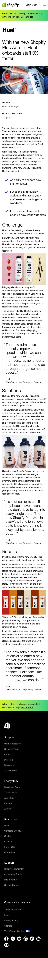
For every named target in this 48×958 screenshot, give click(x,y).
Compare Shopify (12, 830)
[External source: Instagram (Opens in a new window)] (25, 938)
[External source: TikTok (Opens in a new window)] (32, 938)
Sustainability (10, 770)
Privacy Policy (11, 920)
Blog (6, 825)
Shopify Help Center (14, 869)
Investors (8, 759)
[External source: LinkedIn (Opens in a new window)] (38, 938)
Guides (7, 836)
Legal (6, 915)
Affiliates (8, 808)
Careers (8, 754)
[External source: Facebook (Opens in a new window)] (6, 938)
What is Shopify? (12, 743)
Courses (8, 841)
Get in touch (31, 4)
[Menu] (44, 5)
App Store (9, 798)
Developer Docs (12, 787)
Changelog (9, 852)
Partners (8, 803)
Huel (32, 128)
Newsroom (9, 765)
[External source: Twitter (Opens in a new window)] (13, 938)
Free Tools (9, 847)
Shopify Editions (12, 749)
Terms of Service (12, 909)
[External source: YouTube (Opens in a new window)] (19, 938)
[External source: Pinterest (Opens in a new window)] (6, 945)
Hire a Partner (10, 879)
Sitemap (8, 925)
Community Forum (13, 874)
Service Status (11, 885)
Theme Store (10, 792)
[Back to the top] (7, 725)
